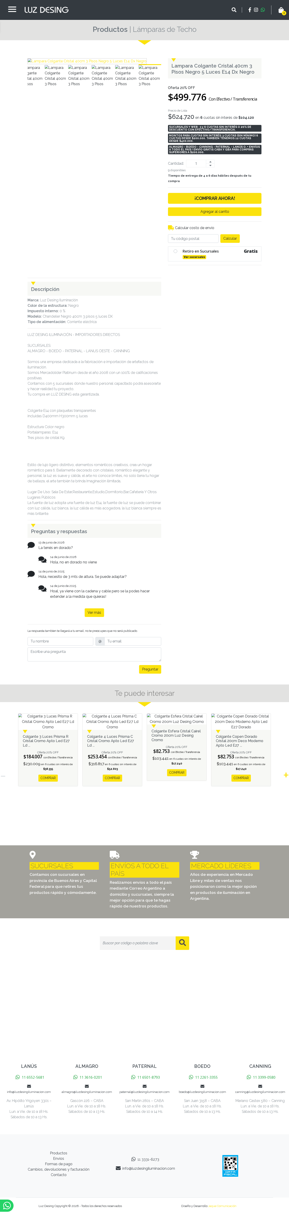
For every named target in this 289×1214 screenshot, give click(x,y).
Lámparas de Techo (164, 29)
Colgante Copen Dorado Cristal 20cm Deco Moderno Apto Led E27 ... (239, 740)
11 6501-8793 (148, 1077)
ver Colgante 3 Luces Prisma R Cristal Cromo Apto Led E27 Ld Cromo (48, 722)
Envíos (58, 1158)
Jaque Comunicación (222, 1206)
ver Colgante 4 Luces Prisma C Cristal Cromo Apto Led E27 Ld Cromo (112, 722)
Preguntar (150, 669)
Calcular (230, 238)
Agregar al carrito (214, 211)
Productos (110, 29)
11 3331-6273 (148, 1159)
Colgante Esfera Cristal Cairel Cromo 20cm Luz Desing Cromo (176, 735)
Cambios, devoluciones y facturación (58, 1169)
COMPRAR (48, 778)
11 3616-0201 (90, 1077)
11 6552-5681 (33, 1077)
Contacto (59, 1175)
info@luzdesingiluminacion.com (148, 1168)
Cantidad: (176, 163)
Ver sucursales (194, 257)
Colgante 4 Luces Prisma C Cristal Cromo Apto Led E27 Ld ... (110, 740)
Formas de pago (58, 1164)
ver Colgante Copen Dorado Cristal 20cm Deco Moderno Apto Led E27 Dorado (241, 722)
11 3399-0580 (264, 1077)
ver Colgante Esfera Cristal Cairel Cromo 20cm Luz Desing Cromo (176, 719)
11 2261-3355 (206, 1077)
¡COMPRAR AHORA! (214, 198)
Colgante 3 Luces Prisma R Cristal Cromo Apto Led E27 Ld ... (46, 740)
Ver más (94, 612)
